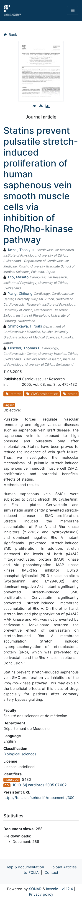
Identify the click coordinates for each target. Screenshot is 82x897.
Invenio (52, 889)
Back (12, 34)
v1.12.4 (67, 889)
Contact (51, 872)
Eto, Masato (18, 277)
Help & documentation (24, 867)
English (9, 405)
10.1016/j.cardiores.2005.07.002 (40, 785)
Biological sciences (19, 754)
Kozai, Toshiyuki (22, 249)
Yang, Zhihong (20, 293)
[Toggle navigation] (72, 10)
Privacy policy (41, 894)
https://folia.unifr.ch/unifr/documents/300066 (42, 797)
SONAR (35, 889)
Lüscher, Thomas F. (24, 348)
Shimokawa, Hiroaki (25, 326)
